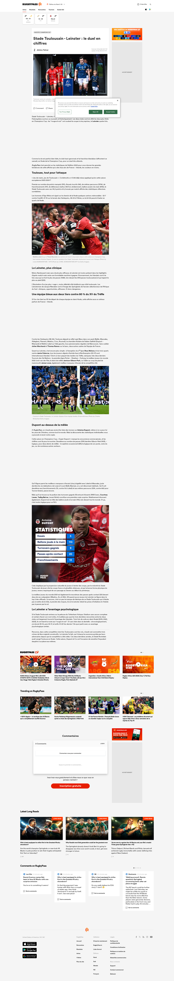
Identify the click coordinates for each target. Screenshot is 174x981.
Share (50, 108)
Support (112, 966)
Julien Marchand (38, 346)
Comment (40, 108)
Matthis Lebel (37, 257)
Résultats (32, 10)
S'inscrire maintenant (100, 941)
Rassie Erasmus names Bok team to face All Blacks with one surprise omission (35, 879)
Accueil (79, 941)
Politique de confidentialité (115, 942)
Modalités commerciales (118, 958)
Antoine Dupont (83, 430)
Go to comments (30, 891)
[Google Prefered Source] (42, 956)
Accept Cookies (110, 112)
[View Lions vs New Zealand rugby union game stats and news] (53, 19)
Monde (95, 966)
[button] (41, 837)
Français (96, 974)
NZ (94, 970)
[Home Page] (32, 4)
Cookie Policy (94, 106)
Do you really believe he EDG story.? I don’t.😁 (103, 886)
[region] (87, 108)
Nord (95, 957)
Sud (94, 961)
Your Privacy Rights (64, 112)
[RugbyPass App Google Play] (42, 950)
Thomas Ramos (53, 346)
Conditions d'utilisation (117, 947)
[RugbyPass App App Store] (42, 944)
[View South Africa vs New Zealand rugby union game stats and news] (40, 19)
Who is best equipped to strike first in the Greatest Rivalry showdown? (69, 879)
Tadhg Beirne (43, 497)
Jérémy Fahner (43, 50)
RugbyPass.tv (97, 945)
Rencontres (42, 10)
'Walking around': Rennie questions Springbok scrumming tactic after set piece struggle (136, 880)
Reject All (95, 112)
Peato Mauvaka (52, 257)
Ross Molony (90, 351)
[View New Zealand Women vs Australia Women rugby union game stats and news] (28, 19)
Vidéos (79, 958)
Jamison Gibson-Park (71, 360)
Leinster (95, 121)
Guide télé (60, 10)
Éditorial (113, 974)
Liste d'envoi (97, 949)
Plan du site (80, 962)
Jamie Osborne (43, 353)
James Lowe (46, 363)
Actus (24, 10)
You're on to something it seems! (35, 885)
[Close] (117, 100)
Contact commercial (117, 970)
